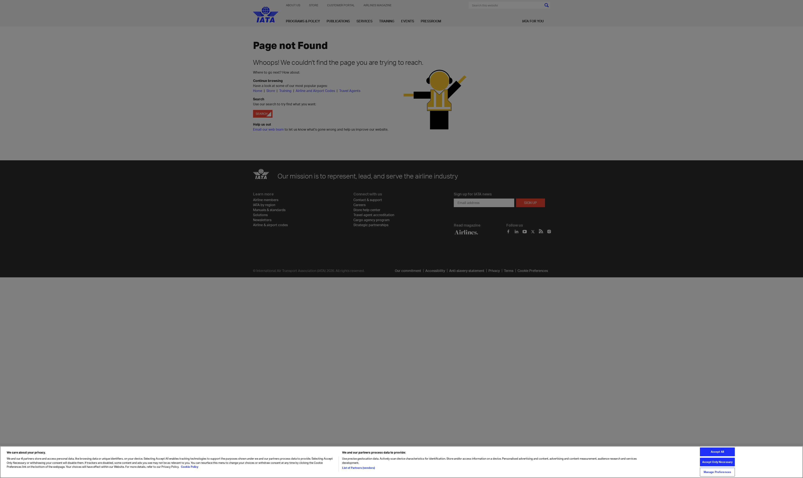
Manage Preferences (717, 472)
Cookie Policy (189, 466)
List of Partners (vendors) (358, 467)
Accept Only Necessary (717, 462)
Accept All (717, 451)
